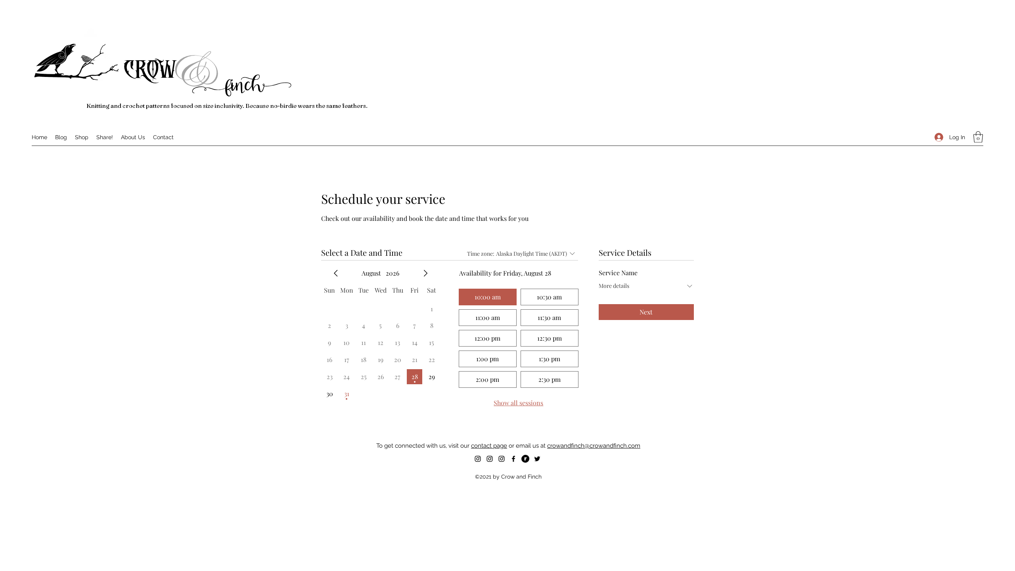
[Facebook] (513, 459)
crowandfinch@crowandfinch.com (593, 445)
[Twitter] (537, 459)
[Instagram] (478, 459)
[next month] (425, 273)
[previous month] (336, 273)
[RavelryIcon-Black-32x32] (525, 459)
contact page (489, 445)
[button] (978, 137)
